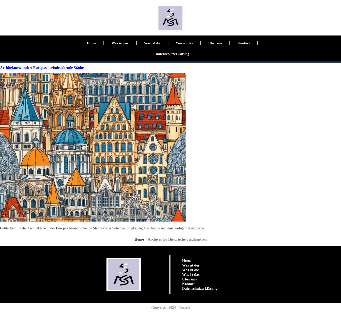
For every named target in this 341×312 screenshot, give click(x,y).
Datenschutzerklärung (172, 54)
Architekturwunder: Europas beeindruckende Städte (42, 68)
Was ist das (184, 43)
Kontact (244, 43)
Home (91, 43)
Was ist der (120, 43)
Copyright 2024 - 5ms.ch (170, 307)
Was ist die (152, 43)
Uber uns (215, 43)
